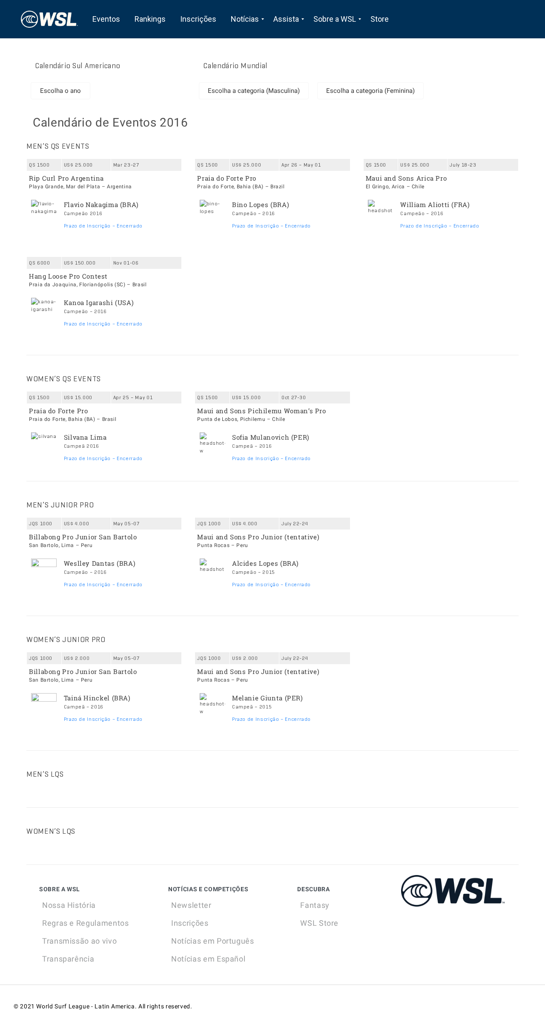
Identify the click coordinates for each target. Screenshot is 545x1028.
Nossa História (69, 905)
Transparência (68, 958)
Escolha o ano (60, 91)
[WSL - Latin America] (49, 19)
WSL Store (319, 923)
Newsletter (191, 905)
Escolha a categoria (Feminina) (370, 91)
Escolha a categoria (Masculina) (254, 91)
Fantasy (314, 905)
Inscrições (189, 923)
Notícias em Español (208, 958)
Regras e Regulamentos (85, 923)
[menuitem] (106, 19)
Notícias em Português (212, 940)
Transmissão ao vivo (79, 940)
